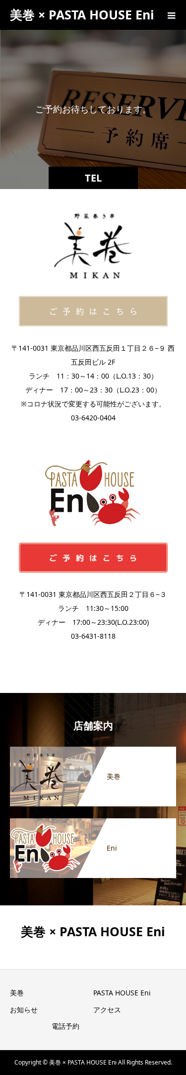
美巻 (17, 992)
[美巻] (93, 752)
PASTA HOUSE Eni (122, 992)
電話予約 (65, 1026)
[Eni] (93, 823)
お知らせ (24, 1009)
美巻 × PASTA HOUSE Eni (82, 14)
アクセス (107, 1009)
